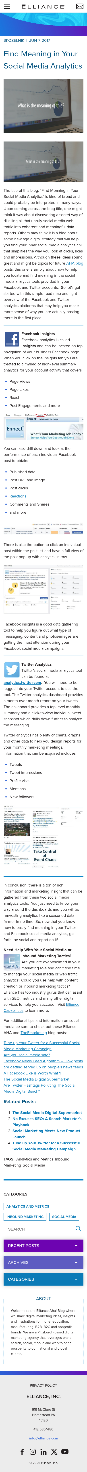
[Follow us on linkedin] (43, 1451)
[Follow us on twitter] (54, 1451)
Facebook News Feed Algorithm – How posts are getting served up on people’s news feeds (43, 1064)
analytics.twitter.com (22, 682)
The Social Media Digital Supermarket (36, 1079)
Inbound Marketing (25, 1216)
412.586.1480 (43, 1429)
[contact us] (79, 6)
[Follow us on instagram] (32, 1451)
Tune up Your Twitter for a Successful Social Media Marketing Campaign (42, 1046)
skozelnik (14, 40)
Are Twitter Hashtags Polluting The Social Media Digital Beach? (39, 1088)
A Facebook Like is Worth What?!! (33, 1073)
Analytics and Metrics (34, 1159)
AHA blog (74, 263)
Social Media (34, 1165)
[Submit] (78, 1229)
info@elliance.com (43, 1438)
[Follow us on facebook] (22, 1451)
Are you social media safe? (27, 1055)
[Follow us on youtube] (64, 1451)
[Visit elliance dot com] (43, 6)
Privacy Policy (43, 1385)
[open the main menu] (7, 6)
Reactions (18, 496)
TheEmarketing (34, 1033)
